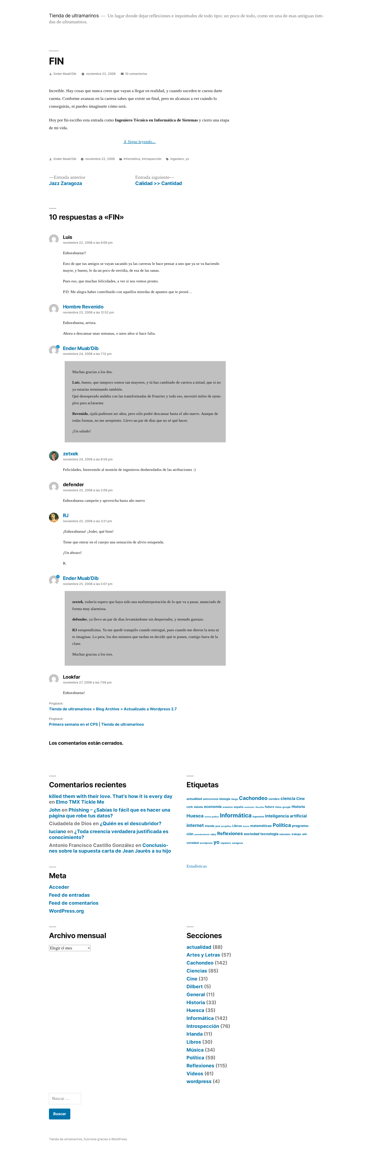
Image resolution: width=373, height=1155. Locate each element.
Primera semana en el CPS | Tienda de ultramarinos (96, 724)
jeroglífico (226, 826)
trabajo (296, 834)
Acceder (59, 887)
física (278, 807)
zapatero (225, 843)
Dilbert (194, 986)
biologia (224, 799)
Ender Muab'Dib (65, 74)
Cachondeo (253, 798)
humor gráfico (212, 816)
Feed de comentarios (73, 903)
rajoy (213, 834)
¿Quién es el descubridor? (130, 823)
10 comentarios (136, 74)
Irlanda (194, 1034)
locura (246, 826)
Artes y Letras (203, 955)
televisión (285, 834)
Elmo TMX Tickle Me (80, 802)
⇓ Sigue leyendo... (139, 141)
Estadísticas (196, 866)
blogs (234, 799)
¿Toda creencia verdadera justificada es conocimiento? (108, 834)
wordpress (206, 843)
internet (195, 825)
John (54, 810)
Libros (237, 826)
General (195, 994)
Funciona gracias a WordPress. (106, 1139)
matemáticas (261, 826)
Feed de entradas (69, 895)
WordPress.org (66, 911)
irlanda (209, 826)
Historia (298, 807)
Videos (194, 1073)
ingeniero (177, 159)
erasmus (228, 807)
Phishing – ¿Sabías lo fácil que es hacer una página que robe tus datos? (109, 813)
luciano (57, 831)
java (217, 826)
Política (282, 825)
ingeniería (258, 816)
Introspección (151, 159)
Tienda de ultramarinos (74, 15)
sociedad (251, 834)
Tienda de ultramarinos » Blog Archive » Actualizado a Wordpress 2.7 (113, 709)
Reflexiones (230, 833)
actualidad (194, 799)
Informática (132, 159)
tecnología (269, 834)
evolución (249, 807)
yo (187, 159)
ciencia (288, 798)
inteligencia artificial (286, 815)
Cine (300, 798)
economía (213, 806)
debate (198, 806)
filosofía (259, 807)
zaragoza (237, 843)
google (286, 807)
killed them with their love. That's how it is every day (111, 796)
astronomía (210, 799)
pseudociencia (201, 834)
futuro (269, 807)
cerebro (274, 799)
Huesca (195, 816)
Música (195, 1050)
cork (189, 807)
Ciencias (196, 971)
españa (238, 806)
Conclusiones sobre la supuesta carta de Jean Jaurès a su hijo (110, 848)
